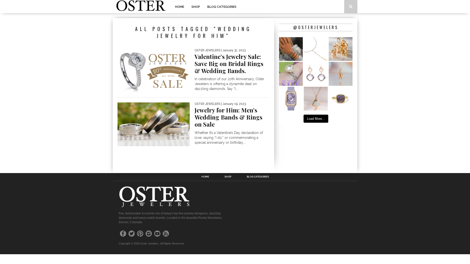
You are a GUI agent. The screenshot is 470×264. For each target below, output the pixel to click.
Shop (195, 7)
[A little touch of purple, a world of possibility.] (340, 98)
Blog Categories (221, 7)
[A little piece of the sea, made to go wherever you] (316, 98)
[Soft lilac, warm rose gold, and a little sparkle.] (316, 74)
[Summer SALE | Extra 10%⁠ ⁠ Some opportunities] (291, 74)
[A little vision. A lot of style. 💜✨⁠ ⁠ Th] (316, 49)
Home (179, 7)
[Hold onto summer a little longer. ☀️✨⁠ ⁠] (291, 49)
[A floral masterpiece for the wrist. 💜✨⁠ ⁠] (291, 98)
